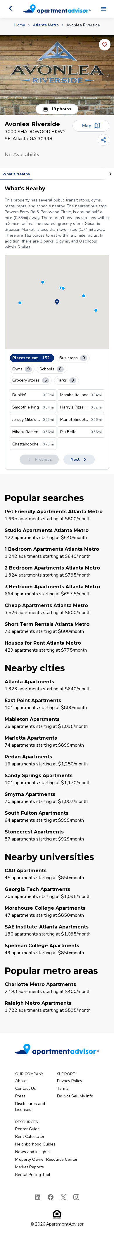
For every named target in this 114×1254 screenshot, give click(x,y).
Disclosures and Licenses (30, 1106)
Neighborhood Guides (35, 1144)
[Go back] (10, 8)
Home (19, 25)
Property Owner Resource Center (46, 1159)
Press (20, 1096)
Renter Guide (27, 1129)
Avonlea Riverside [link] (83, 25)
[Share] (103, 140)
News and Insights (32, 1152)
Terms (62, 1088)
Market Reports (29, 1167)
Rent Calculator (29, 1136)
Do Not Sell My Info (75, 1096)
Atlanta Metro (46, 25)
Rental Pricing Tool (32, 1174)
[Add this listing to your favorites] (104, 44)
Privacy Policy (69, 1081)
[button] (57, 75)
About (21, 1081)
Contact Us (25, 1088)
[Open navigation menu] (103, 9)
